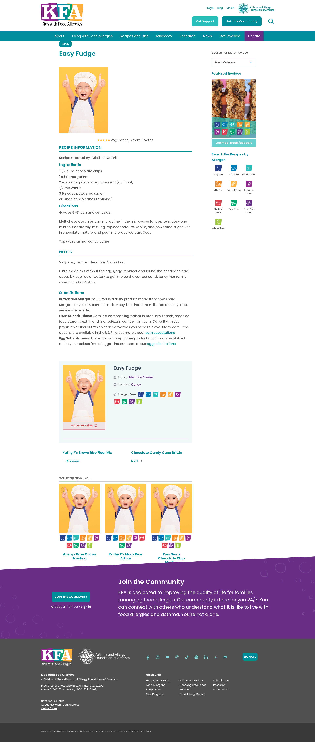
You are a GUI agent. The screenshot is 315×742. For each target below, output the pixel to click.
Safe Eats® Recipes (191, 680)
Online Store (49, 708)
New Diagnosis (155, 694)
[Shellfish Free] (117, 402)
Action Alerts (221, 689)
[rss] (215, 657)
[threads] (177, 657)
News (207, 36)
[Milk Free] (163, 394)
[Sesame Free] (178, 394)
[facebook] (148, 657)
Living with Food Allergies (92, 36)
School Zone (221, 680)
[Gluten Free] (156, 394)
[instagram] (157, 657)
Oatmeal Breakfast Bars (234, 143)
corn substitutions (160, 332)
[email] (225, 657)
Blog (220, 8)
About (59, 36)
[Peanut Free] (170, 394)
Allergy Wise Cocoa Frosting (79, 556)
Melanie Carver (141, 377)
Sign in (86, 607)
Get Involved (230, 36)
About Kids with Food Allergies (60, 705)
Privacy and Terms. (126, 731)
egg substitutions (161, 343)
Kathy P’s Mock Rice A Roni (125, 556)
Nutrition (184, 689)
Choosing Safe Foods (192, 685)
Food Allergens (155, 685)
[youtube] (167, 657)
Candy (65, 44)
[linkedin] (206, 657)
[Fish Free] (148, 394)
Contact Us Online (52, 701)
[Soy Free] (124, 402)
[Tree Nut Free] (132, 402)
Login (210, 8)
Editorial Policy (143, 731)
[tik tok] (186, 657)
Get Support (205, 21)
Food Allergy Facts (158, 680)
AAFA (270, 4)
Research (187, 36)
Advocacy (164, 36)
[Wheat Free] (139, 402)
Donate (254, 36)
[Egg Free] (141, 394)
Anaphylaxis (153, 689)
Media (230, 8)
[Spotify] (196, 657)
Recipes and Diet (134, 36)
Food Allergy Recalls (192, 694)
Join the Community (241, 21)
